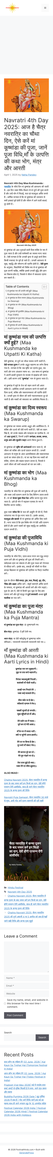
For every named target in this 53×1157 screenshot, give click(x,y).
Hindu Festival (15, 887)
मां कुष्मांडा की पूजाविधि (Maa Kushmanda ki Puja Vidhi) (26, 313)
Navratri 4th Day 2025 (20, 891)
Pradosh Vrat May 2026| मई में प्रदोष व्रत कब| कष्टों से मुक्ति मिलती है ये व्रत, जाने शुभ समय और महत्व (25, 1088)
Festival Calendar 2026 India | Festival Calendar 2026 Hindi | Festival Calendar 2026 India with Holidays (26, 1111)
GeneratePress (26, 1152)
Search (8, 1032)
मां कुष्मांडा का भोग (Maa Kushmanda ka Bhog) (25, 306)
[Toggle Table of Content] (43, 287)
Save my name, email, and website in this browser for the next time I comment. (27, 1003)
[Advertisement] (26, 43)
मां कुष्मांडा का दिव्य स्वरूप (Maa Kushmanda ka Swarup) (26, 299)
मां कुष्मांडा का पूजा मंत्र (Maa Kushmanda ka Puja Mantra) (27, 320)
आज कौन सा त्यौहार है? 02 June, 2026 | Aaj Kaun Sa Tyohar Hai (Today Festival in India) (25, 1077)
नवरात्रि (7, 186)
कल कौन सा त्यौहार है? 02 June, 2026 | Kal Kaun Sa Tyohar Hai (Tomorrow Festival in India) (25, 1065)
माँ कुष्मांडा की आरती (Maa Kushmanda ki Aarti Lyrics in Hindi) (25, 327)
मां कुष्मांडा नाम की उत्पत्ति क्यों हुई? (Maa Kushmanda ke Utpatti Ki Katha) (23, 293)
